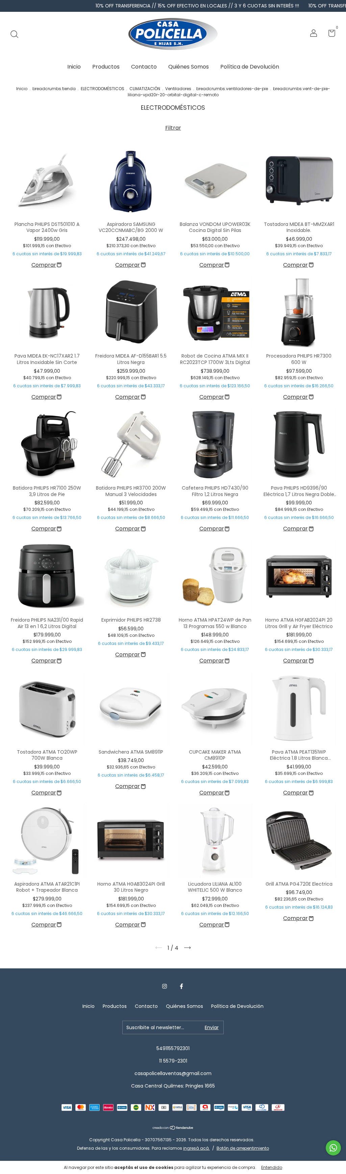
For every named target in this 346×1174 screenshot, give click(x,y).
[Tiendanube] (173, 1128)
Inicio (74, 67)
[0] (329, 34)
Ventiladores (178, 89)
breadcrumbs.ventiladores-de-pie (232, 89)
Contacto (144, 67)
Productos (106, 67)
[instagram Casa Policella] (164, 987)
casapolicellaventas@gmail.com (173, 1073)
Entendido (271, 1167)
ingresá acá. (196, 1148)
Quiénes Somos (188, 67)
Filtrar (173, 128)
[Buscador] (16, 34)
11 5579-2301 (173, 1061)
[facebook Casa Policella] (181, 987)
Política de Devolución (249, 67)
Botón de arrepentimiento (243, 1148)
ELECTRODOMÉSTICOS (102, 89)
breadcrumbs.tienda (54, 89)
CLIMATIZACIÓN (144, 89)
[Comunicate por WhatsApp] (333, 1147)
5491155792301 (173, 1048)
